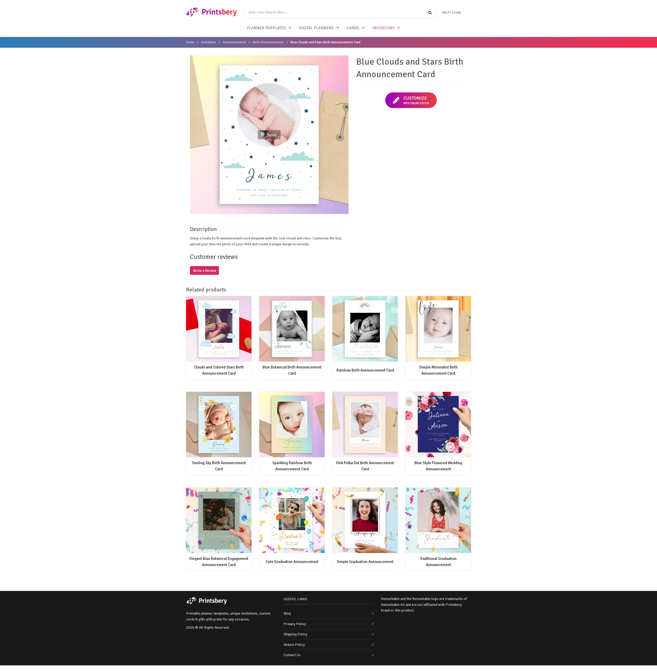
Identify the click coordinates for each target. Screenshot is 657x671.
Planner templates (266, 28)
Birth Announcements (268, 42)
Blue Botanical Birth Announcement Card (292, 370)
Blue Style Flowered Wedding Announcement (438, 466)
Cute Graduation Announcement (292, 561)
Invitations (383, 28)
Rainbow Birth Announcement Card (365, 370)
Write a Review (204, 270)
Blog (287, 613)
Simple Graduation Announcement (365, 561)
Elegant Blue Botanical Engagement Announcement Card (218, 561)
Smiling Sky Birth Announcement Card (219, 466)
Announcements (234, 42)
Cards (353, 28)
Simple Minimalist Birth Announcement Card (438, 370)
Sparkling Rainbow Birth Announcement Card (292, 466)
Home (190, 42)
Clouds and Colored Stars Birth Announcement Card (219, 370)
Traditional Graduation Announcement (438, 561)
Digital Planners (316, 28)
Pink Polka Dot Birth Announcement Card (365, 466)
